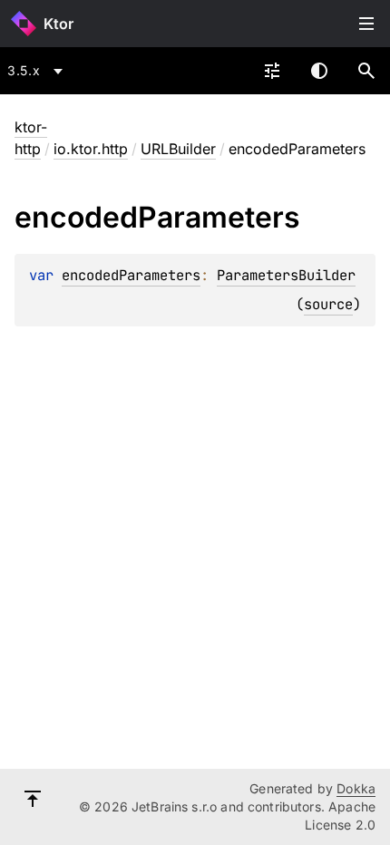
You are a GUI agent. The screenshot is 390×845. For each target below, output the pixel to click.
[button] (366, 70)
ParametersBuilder (286, 275)
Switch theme (319, 70)
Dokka (355, 788)
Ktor (58, 24)
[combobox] (38, 70)
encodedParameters (131, 275)
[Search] (366, 70)
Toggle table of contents (366, 23)
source (328, 304)
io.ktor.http (91, 149)
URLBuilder (178, 149)
